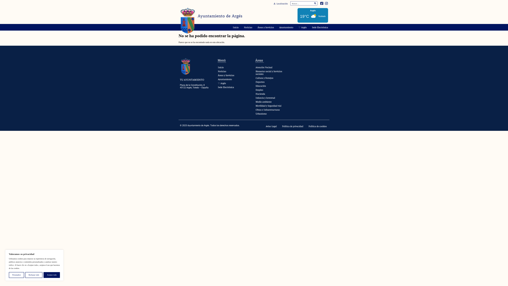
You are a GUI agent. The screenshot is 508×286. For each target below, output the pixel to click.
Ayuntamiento (286, 27)
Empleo (259, 89)
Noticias (248, 27)
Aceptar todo (52, 275)
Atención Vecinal (264, 67)
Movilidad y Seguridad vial (268, 105)
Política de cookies (318, 126)
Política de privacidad (292, 126)
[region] (34, 265)
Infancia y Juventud (265, 97)
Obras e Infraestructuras (268, 109)
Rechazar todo (34, 275)
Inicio (236, 27)
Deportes (260, 81)
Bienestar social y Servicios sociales (269, 72)
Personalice (16, 275)
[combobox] (302, 3)
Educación (261, 85)
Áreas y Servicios (266, 27)
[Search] (315, 3)
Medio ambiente (264, 101)
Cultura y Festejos (264, 77)
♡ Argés (303, 27)
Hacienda (260, 93)
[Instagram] (326, 3)
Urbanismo (261, 113)
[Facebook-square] (321, 3)
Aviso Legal (271, 126)
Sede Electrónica (320, 27)
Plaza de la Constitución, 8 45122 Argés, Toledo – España (194, 86)
